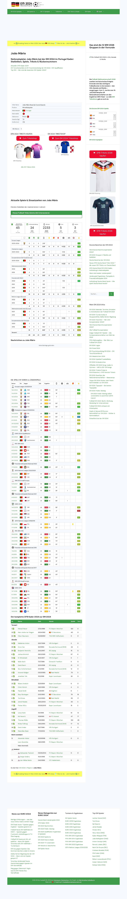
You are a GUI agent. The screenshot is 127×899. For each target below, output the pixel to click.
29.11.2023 (15, 417)
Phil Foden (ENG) (98, 853)
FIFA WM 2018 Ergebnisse (74, 841)
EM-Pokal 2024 (94, 348)
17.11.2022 (14, 467)
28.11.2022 (15, 457)
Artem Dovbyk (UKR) (99, 841)
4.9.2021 (14, 501)
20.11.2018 (15, 524)
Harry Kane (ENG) (98, 833)
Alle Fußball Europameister (98, 330)
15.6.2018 (14, 544)
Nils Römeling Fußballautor (87, 880)
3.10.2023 (14, 427)
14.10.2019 (15, 507)
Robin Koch (21, 662)
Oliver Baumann (23, 636)
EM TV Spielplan (45, 11)
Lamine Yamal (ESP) (99, 818)
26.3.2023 (15, 437)
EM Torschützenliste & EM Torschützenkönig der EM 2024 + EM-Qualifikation (37, 68)
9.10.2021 (14, 497)
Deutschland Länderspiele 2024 (49, 820)
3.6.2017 (14, 574)
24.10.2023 (15, 423)
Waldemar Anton (23, 643)
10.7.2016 (14, 591)
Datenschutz (65, 880)
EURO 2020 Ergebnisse (73, 830)
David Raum (22, 665)
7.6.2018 (14, 551)
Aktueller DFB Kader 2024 (20, 66)
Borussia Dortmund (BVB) (57, 647)
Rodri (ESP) (96, 856)
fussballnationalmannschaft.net (72, 882)
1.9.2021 (14, 491)
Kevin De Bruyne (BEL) (100, 847)
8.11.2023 (14, 420)
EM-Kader (88, 11)
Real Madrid (55, 672)
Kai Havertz (22, 716)
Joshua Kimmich (23, 654)
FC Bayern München (56, 629)
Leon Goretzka (23, 742)
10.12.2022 (15, 447)
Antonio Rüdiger (23, 672)
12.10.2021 (15, 484)
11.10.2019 (14, 511)
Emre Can (21, 647)
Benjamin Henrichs (24, 651)
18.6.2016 (14, 608)
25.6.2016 (15, 601)
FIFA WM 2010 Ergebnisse (74, 836)
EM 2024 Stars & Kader (46, 840)
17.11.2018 (14, 527)
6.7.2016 (14, 594)
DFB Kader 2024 (43, 823)
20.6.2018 (14, 541)
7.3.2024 (14, 400)
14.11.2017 (14, 571)
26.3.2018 (14, 561)
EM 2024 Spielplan (16, 11)
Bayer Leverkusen (55, 676)
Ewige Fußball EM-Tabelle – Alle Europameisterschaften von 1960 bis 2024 (101, 335)
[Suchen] (111, 294)
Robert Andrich (23, 684)
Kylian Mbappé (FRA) (99, 836)
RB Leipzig (52, 651)
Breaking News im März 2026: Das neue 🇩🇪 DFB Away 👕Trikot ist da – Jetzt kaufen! (46, 43)
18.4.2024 (15, 390)
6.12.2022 (14, 450)
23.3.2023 (15, 440)
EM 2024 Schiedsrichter (97, 362)
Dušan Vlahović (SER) (99, 862)
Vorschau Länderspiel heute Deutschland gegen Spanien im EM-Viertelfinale (21, 863)
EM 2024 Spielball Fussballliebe (100, 359)
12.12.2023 (15, 413)
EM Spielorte (31, 11)
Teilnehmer (58, 11)
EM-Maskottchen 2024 (97, 356)
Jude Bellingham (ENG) (100, 839)
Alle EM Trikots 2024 (28, 167)
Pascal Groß (22, 691)
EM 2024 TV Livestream (46, 843)
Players (29, 768)
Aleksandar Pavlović (27, 753)
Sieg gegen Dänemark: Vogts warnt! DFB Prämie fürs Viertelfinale (20, 871)
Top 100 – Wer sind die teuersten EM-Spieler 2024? (28, 70)
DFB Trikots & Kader (73, 11)
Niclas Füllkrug (23, 724)
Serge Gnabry (25, 757)
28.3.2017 (14, 578)
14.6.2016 (14, 611)
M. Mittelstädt (22, 658)
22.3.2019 (14, 517)
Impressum (57, 880)
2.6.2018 (14, 554)
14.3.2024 (15, 397)
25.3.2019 (15, 514)
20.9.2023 (15, 430)
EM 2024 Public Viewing (97, 391)
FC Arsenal (55, 716)
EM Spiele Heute (43, 849)
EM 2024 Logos (94, 345)
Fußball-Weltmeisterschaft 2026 (104, 79)
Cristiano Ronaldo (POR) (100, 850)
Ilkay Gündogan (23, 694)
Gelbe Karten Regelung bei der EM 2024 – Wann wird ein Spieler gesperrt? (22, 856)
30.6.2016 (15, 598)
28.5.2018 (14, 558)
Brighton (54, 691)
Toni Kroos (21, 698)
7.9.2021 (14, 487)
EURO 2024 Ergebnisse (73, 833)
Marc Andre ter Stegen (26, 632)
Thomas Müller (23, 720)
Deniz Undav (22, 727)
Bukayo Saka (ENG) (98, 865)
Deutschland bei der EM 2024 (99, 260)
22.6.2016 (14, 605)
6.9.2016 (14, 584)
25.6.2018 (14, 537)
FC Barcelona (55, 632)
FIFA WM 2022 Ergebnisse (74, 844)
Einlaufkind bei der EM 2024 (98, 418)
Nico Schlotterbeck (24, 669)
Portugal (28, 110)
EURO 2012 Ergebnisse (72, 824)
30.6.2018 (14, 534)
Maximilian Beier (23, 731)
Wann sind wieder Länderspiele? (100, 273)
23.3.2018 (14, 564)
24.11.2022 (15, 460)
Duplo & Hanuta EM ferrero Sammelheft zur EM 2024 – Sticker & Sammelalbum (102, 413)
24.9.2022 (15, 477)
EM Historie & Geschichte (46, 846)
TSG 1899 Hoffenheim (56, 636)
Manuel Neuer (22, 629)
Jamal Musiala (22, 702)
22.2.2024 (15, 403)
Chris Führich (22, 687)
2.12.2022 (14, 454)
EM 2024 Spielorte (44, 837)
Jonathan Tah (22, 676)
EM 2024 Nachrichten (45, 826)
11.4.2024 (14, 393)
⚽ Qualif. (99, 11)
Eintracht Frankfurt (55, 662)
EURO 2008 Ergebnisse (73, 821)
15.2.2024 (15, 407)
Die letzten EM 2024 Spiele (98, 108)
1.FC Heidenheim (54, 760)
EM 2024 (22, 768)
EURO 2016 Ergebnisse (72, 827)
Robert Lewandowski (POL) (101, 859)
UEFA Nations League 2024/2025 (76, 847)
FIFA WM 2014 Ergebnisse (74, 839)
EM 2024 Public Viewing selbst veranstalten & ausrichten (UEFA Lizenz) (102, 396)
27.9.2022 (15, 474)
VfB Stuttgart (53, 643)
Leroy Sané (21, 713)
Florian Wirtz (22, 705)
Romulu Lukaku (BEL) (99, 844)
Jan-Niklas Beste (26, 760)
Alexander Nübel (23, 738)
